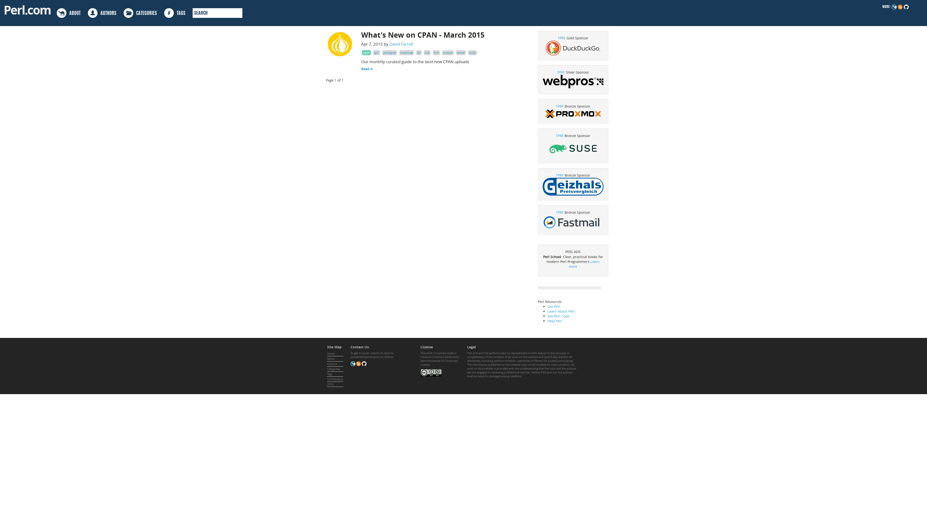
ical (427, 52)
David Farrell (401, 44)
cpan (366, 52)
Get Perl (554, 306)
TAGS (177, 13)
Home (331, 353)
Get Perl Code (558, 316)
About (331, 358)
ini (419, 52)
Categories (333, 369)
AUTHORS (107, 13)
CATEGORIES (145, 13)
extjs (472, 52)
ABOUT (73, 13)
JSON (330, 384)
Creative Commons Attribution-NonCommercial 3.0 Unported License (440, 360)
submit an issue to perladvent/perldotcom (372, 355)
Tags (329, 374)
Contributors (335, 379)
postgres (389, 52)
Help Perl (555, 321)
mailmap (406, 52)
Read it (367, 69)
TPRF (562, 38)
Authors (332, 364)
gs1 (376, 52)
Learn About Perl (561, 311)
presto (448, 52)
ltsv (436, 52)
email (461, 52)
